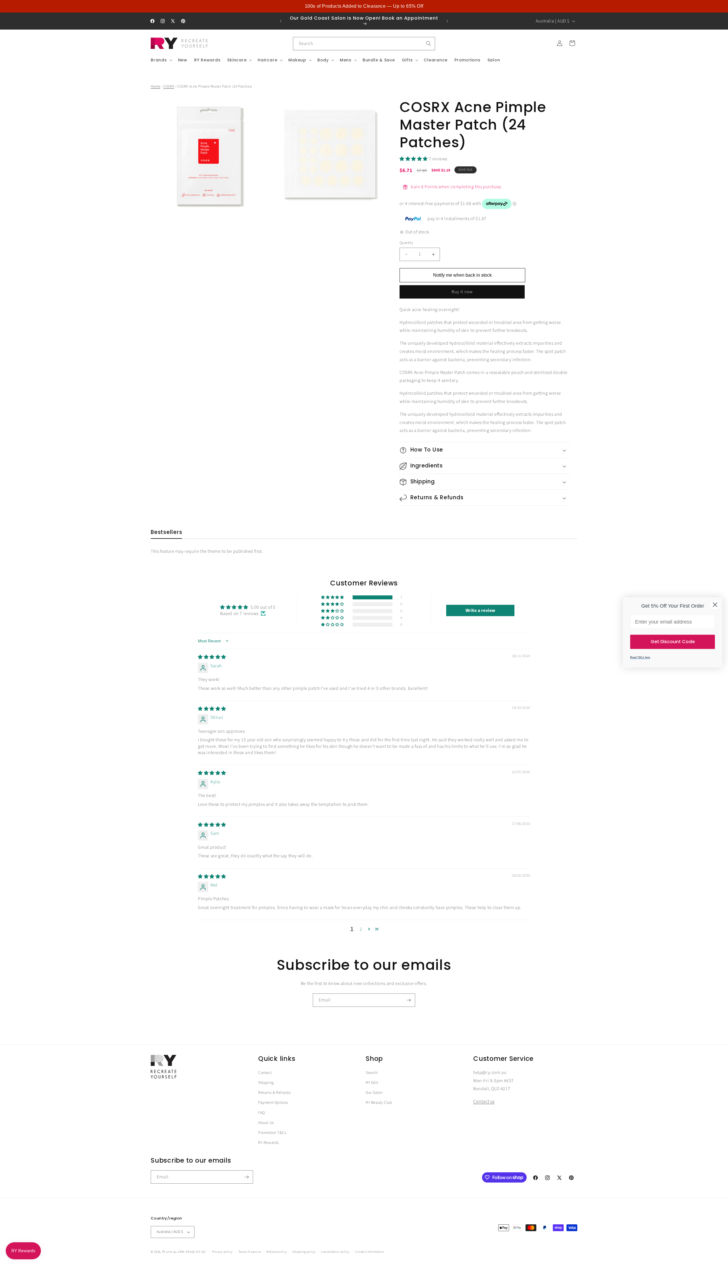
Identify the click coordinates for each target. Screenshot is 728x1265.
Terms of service (249, 1251)
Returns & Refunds (274, 1093)
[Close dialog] (715, 605)
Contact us (484, 1102)
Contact (265, 1073)
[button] (161, 60)
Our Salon (374, 1093)
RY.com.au (169, 1252)
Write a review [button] (480, 610)
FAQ (261, 1113)
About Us (266, 1123)
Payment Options (273, 1103)
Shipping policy (304, 1251)
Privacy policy (222, 1251)
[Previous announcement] (280, 21)
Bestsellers (166, 532)
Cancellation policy (335, 1251)
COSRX (168, 86)
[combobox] (364, 43)
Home (155, 86)
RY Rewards (268, 1143)
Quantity (406, 243)
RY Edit (372, 1083)
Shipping (266, 1083)
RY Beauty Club (379, 1103)
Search (372, 1073)
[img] (212, 657)
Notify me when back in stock (462, 275)
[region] (364, 6)
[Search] (428, 43)
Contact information (369, 1251)
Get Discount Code (673, 641)
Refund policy (276, 1251)
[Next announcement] (447, 21)
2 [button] (361, 929)
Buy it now (462, 292)
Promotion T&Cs (272, 1133)
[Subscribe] (408, 1000)
